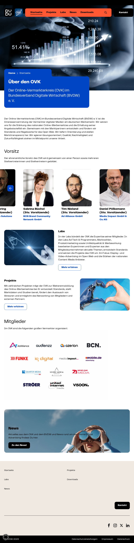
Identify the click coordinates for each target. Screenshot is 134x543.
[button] (10, 188)
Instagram (115, 525)
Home (11, 73)
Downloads (72, 479)
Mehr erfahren (70, 267)
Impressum (107, 539)
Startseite (9, 470)
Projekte (71, 470)
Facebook (109, 525)
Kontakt (123, 13)
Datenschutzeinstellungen (84, 539)
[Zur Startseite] (8, 12)
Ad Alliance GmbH (72, 216)
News (7, 489)
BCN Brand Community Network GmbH (36, 218)
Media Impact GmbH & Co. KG (113, 218)
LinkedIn (128, 525)
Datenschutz (123, 539)
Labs (6, 479)
